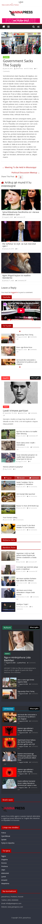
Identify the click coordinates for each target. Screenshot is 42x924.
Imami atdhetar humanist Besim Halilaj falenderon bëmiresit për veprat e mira (27, 783)
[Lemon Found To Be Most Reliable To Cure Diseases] (8, 524)
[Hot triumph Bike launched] (8, 492)
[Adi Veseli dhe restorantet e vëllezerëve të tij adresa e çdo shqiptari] (8, 347)
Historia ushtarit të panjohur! (13, 467)
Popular (9, 478)
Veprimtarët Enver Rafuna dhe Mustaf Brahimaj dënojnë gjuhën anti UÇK (26, 742)
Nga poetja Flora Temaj (10, 4)
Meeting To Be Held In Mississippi (19, 167)
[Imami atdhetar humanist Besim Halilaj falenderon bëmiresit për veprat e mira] (9, 780)
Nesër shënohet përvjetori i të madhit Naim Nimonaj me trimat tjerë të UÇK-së (26, 457)
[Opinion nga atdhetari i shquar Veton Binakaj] (9, 727)
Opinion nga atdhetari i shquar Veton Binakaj (25, 729)
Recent (22, 478)
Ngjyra (3, 856)
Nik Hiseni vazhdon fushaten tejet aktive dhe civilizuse (26, 580)
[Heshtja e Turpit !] (8, 603)
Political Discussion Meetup (26, 172)
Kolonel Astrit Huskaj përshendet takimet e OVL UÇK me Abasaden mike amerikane (27, 363)
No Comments (33, 486)
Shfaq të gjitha (35, 378)
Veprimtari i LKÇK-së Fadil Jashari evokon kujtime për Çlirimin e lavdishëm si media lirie (26, 556)
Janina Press (19, 68)
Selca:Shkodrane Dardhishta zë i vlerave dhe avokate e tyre (20, 213)
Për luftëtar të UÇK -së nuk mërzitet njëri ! (19, 245)
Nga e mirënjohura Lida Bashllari (17, 659)
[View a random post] (38, 26)
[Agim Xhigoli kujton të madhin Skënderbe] (21, 254)
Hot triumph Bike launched (25, 494)
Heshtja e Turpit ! (22, 604)
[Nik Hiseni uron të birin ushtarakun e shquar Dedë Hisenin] (8, 589)
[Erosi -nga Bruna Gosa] (8, 335)
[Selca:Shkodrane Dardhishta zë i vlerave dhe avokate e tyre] (21, 191)
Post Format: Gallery (10, 517)
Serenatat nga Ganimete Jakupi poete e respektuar (27, 568)
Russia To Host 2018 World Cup (27, 506)
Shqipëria (4, 860)
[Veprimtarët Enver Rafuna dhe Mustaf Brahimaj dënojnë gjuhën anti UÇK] (9, 739)
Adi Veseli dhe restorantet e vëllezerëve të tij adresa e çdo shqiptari (26, 349)
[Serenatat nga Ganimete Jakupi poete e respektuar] (8, 566)
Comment (35, 478)
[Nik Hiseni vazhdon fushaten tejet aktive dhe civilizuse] (8, 578)
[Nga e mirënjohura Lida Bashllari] (21, 632)
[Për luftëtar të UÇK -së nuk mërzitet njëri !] (21, 222)
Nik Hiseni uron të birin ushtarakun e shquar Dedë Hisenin (25, 592)
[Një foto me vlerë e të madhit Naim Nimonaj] (8, 431)
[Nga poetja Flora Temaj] (9, 690)
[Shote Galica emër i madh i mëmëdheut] (8, 442)
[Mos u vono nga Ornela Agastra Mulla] (9, 679)
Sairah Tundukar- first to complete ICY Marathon (24, 483)
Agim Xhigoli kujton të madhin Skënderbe (16, 276)
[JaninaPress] (3, 26)
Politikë (6, 57)
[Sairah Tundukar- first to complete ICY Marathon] (8, 481)
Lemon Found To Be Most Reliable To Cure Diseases (25, 526)
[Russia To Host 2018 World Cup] (8, 504)
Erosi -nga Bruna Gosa (24, 335)
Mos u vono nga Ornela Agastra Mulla (26, 681)
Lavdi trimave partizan (15, 410)
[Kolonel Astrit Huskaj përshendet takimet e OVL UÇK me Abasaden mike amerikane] (8, 361)
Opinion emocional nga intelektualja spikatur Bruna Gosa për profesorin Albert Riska (27, 757)
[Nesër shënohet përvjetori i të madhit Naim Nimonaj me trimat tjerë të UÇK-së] (8, 454)
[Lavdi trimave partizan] (21, 383)
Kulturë (7, 654)
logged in (14, 292)
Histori (6, 407)
